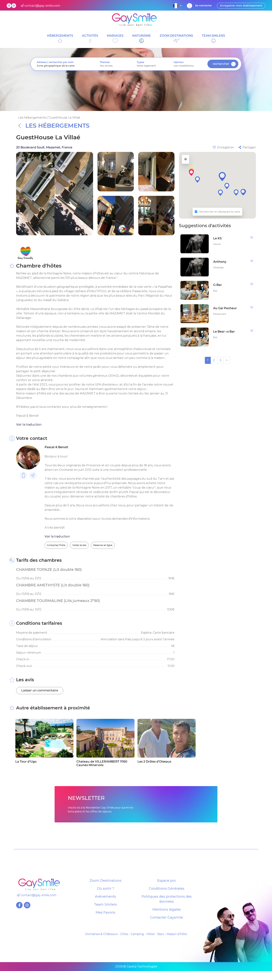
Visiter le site (79, 545)
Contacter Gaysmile (166, 917)
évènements (105, 896)
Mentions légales (166, 909)
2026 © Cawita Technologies (136, 966)
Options (179, 62)
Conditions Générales (166, 889)
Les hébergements (57, 125)
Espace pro (166, 881)
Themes (105, 62)
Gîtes (124, 934)
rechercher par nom (61, 62)
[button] (222, 176)
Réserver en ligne (102, 545)
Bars (160, 934)
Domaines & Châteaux (101, 934)
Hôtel (151, 934)
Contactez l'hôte (56, 545)
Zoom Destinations (105, 881)
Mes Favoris (105, 912)
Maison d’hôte (177, 934)
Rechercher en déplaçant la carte (219, 211)
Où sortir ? (105, 889)
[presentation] (62, 65)
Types (140, 62)
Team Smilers (105, 904)
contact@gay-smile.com (38, 895)
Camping (137, 934)
